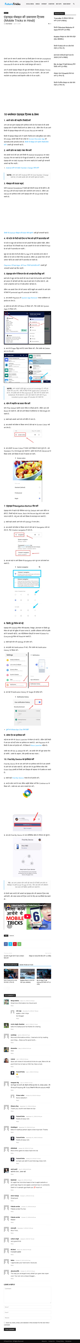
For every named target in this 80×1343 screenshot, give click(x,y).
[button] (73, 4)
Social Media (30, 4)
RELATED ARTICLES (11, 965)
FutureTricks (20, 1072)
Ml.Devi (13, 1249)
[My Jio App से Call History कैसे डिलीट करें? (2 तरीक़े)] (44, 974)
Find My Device (18, 778)
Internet (44, 4)
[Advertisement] (27, 40)
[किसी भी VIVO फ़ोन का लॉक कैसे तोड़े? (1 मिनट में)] (11, 974)
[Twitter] (10, 944)
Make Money (67, 4)
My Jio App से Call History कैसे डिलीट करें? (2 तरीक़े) (44, 982)
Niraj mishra (15, 1001)
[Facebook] (6, 944)
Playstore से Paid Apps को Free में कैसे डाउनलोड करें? (22, 265)
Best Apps (58, 4)
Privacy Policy (60, 1341)
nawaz (13, 1059)
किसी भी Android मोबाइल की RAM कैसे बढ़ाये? (18, 233)
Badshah (13, 1180)
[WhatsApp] (19, 944)
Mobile (38, 4)
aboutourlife (15, 1271)
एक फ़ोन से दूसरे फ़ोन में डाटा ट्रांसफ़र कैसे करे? (14, 957)
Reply (12, 1005)
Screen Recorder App (36, 139)
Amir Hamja (15, 1196)
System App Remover (29, 298)
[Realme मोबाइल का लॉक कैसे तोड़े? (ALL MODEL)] (27, 974)
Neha (12, 1260)
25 (50, 23)
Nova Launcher (36, 745)
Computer (51, 4)
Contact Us (52, 1341)
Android (12, 935)
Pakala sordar (15, 1206)
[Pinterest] (15, 944)
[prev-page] (5, 988)
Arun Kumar (9, 23)
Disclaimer (68, 1341)
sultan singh (15, 1239)
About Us (44, 1341)
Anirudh (13, 1228)
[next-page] (8, 988)
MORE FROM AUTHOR (26, 965)
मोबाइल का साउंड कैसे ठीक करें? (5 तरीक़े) (40, 956)
